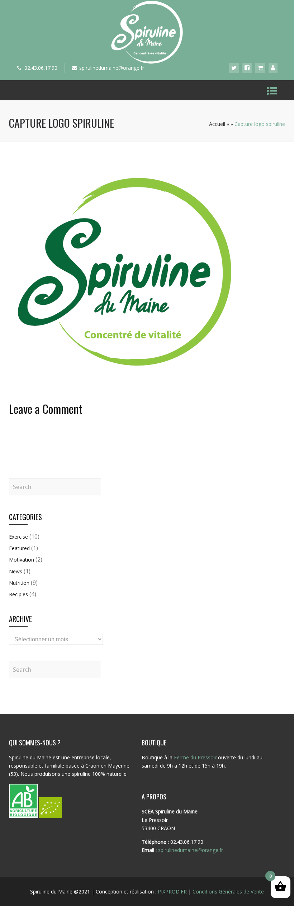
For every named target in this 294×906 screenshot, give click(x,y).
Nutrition (19, 582)
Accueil (217, 124)
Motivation (21, 559)
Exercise (18, 536)
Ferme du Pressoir (195, 757)
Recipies (18, 594)
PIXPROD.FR (172, 891)
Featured (19, 548)
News (15, 571)
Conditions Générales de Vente (228, 891)
